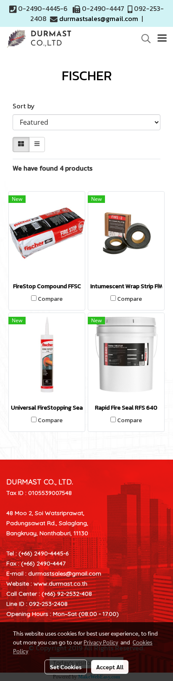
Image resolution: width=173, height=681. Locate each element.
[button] (143, 38)
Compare (50, 299)
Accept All (109, 666)
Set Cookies (65, 666)
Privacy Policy (101, 642)
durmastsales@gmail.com (98, 18)
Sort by (26, 106)
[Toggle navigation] (162, 38)
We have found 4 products (52, 168)
